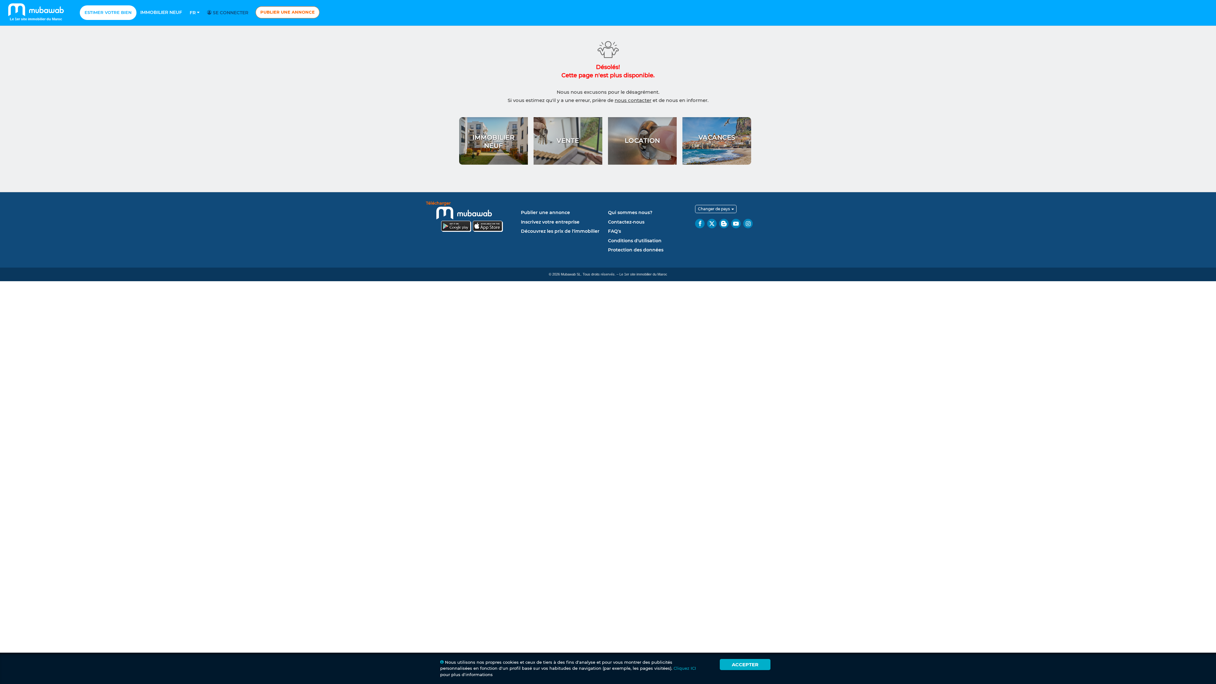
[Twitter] (712, 223)
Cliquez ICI (685, 668)
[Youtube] (736, 223)
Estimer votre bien (108, 12)
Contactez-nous (626, 222)
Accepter (745, 665)
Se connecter (230, 13)
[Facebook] (700, 223)
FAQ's (614, 231)
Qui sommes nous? (630, 212)
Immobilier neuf (161, 12)
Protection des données (635, 250)
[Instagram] (748, 223)
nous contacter (633, 100)
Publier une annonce (287, 12)
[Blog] (724, 223)
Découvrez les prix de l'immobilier (560, 231)
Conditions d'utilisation (635, 241)
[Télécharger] (472, 217)
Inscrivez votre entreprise (550, 222)
